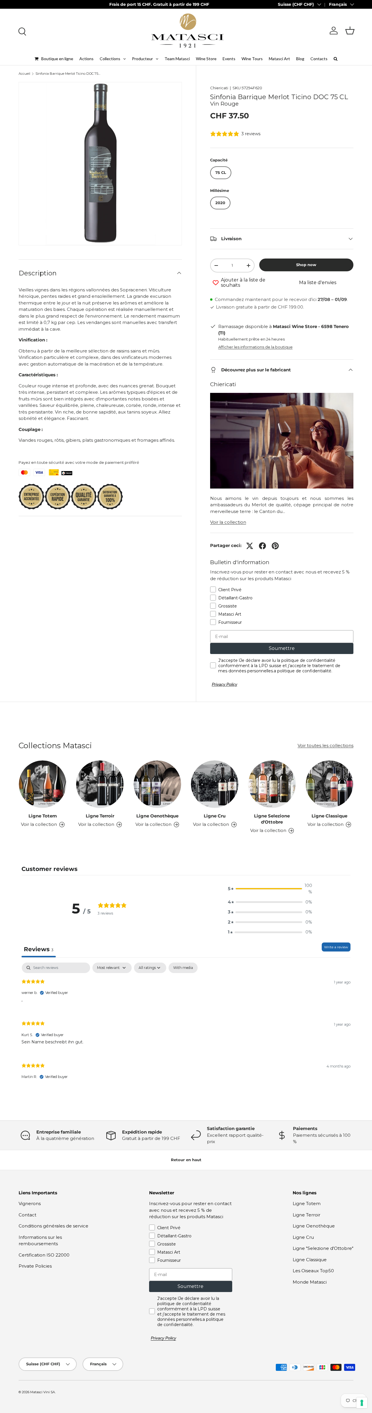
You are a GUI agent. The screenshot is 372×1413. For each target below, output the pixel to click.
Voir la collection (228, 522)
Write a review (336, 947)
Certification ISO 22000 (44, 1255)
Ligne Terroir (100, 816)
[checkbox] (183, 968)
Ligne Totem (42, 816)
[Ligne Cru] (214, 784)
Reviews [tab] (38, 949)
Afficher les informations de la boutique (255, 347)
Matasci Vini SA (42, 1392)
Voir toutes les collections (325, 745)
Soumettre (282, 648)
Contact (27, 1215)
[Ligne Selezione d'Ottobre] (272, 784)
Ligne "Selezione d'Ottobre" (323, 1248)
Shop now (306, 264)
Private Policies (35, 1266)
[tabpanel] (186, 1026)
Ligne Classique (329, 816)
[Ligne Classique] (329, 784)
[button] (350, 30)
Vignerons (30, 1203)
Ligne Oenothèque (157, 816)
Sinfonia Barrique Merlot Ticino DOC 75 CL (68, 73)
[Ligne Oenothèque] (157, 784)
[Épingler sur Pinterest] (275, 545)
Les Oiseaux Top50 (313, 1270)
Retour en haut (186, 1159)
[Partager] (262, 545)
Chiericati (219, 87)
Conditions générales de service (53, 1226)
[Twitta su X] (249, 545)
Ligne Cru (215, 816)
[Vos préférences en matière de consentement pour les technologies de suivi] (361, 1402)
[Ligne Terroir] (100, 784)
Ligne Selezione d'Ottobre (272, 819)
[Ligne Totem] (42, 784)
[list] (100, 163)
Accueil (24, 73)
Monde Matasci (310, 1282)
